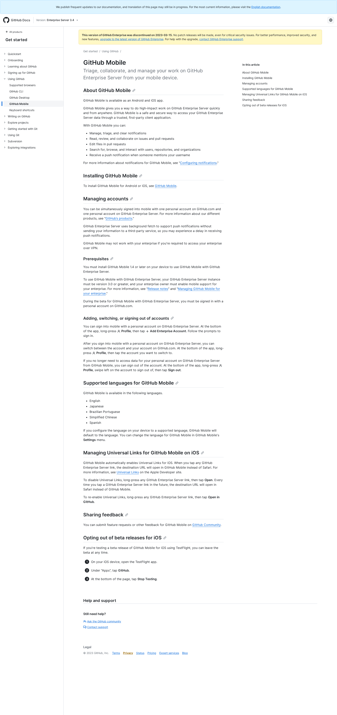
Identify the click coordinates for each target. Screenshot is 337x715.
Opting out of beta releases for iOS (122, 538)
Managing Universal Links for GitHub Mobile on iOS (141, 453)
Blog (185, 653)
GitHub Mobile (165, 186)
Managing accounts (105, 199)
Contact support (97, 627)
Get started (16, 39)
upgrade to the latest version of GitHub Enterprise (131, 39)
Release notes (158, 289)
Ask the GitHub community (104, 621)
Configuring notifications (198, 163)
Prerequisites (96, 259)
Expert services (169, 653)
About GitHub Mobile (107, 90)
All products (15, 31)
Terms (116, 653)
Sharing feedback (103, 515)
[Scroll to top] (328, 706)
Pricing (151, 653)
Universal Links (128, 472)
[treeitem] (33, 54)
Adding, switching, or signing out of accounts (126, 318)
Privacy (128, 653)
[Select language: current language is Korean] (331, 20)
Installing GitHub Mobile (110, 176)
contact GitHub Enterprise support (221, 39)
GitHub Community (206, 525)
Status (140, 653)
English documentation (265, 7)
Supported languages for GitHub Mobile (128, 383)
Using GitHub (110, 51)
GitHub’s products (119, 218)
